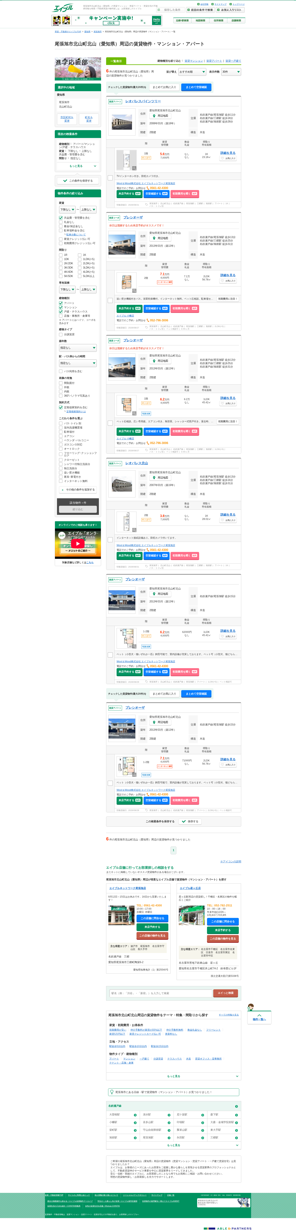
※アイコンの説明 (230, 861)
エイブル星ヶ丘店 (190, 888)
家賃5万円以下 (117, 1033)
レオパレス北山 (136, 463)
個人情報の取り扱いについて (106, 1195)
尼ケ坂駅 (182, 1114)
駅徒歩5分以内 (117, 1046)
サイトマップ (220, 4)
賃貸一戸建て (233, 60)
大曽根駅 (114, 1114)
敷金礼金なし (194, 1029)
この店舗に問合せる (152, 918)
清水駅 (147, 1114)
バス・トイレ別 (156, 206)
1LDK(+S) (219, 449)
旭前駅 (209, 203)
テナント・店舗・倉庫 (121, 1062)
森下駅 (214, 1114)
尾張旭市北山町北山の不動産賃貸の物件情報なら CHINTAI (209, 1203)
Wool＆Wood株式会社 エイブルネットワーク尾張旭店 (146, 183)
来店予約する (129, 193)
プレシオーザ (133, 217)
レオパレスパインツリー (143, 101)
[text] (160, 993)
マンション (129, 1058)
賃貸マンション (194, 60)
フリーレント (213, 1029)
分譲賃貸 (158, 1058)
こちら (90, 562)
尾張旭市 (153, 203)
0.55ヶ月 (185, 329)
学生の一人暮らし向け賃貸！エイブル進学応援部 (117, 1201)
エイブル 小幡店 (125, 315)
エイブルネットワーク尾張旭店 (127, 888)
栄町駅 (113, 1129)
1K (227, 203)
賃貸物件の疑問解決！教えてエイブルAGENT (160, 1201)
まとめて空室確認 (196, 87)
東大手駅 (215, 1129)
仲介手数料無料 (174, 1029)
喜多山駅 (148, 1122)
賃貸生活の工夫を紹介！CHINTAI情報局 (63, 1206)
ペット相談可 (172, 329)
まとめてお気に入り (164, 87)
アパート (219, 203)
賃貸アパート (214, 60)
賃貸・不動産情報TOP (54, 1195)
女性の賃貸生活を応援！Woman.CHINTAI (102, 1206)
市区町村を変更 (66, 119)
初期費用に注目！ (228, 298)
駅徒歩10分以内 (138, 1046)
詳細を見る (228, 153)
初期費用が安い (117, 1029)
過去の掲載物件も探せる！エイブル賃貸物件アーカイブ (70, 1201)
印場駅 (181, 1122)
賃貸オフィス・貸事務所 (208, 1058)
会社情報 (204, 4)
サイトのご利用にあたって (79, 1195)
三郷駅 (200, 203)
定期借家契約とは (76, 411)
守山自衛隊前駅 (152, 1129)
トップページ (239, 4)
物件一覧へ (259, 1019)
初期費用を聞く (185, 193)
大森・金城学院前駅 (222, 1122)
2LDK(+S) (219, 326)
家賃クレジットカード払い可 (145, 1033)
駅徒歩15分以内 (159, 1046)
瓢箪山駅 (182, 1129)
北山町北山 (165, 203)
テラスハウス (174, 1058)
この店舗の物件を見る (152, 935)
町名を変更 (89, 119)
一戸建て (144, 1058)
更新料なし (171, 1033)
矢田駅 (181, 1137)
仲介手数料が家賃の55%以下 (146, 1029)
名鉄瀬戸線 (178, 203)
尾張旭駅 (190, 203)
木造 (188, 1058)
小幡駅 (113, 1122)
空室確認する (156, 193)
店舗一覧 (170, 1195)
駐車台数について (76, 234)
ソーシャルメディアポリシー (135, 1195)
